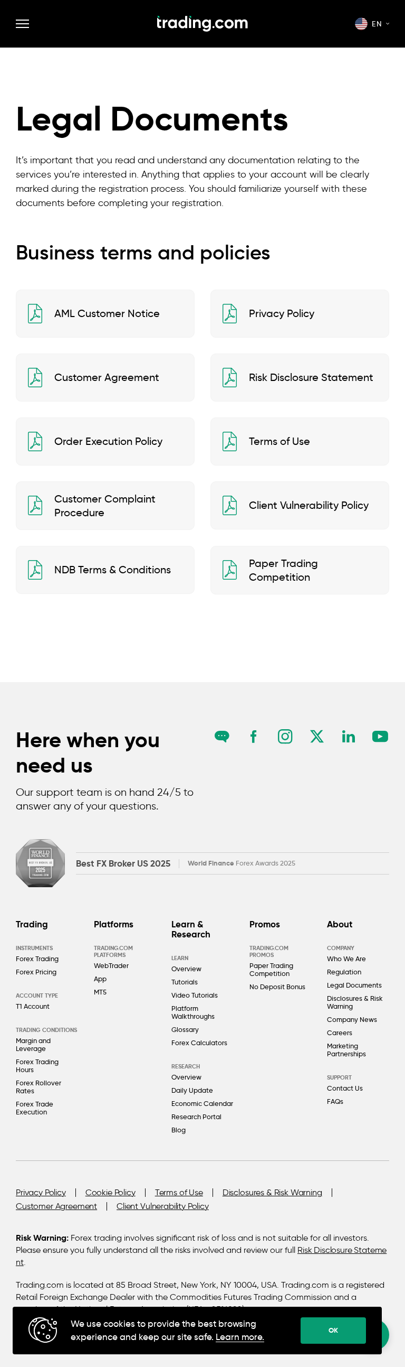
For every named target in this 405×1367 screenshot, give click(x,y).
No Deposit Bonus (277, 986)
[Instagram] (285, 736)
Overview (186, 968)
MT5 (100, 992)
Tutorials (184, 982)
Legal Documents (354, 985)
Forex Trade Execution (34, 1108)
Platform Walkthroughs (193, 1012)
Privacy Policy (41, 1192)
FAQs (335, 1101)
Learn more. (240, 1337)
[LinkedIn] (348, 736)
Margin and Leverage (33, 1044)
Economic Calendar (202, 1103)
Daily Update (192, 1090)
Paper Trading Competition (271, 969)
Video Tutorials (194, 995)
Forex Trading (37, 958)
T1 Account (33, 1006)
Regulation (344, 972)
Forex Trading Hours (37, 1065)
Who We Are (346, 958)
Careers (339, 1032)
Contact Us (345, 1088)
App (100, 978)
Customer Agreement (56, 1206)
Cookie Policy (110, 1192)
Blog (178, 1130)
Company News (352, 1019)
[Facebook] (253, 736)
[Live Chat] (222, 736)
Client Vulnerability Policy (163, 1206)
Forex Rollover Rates (38, 1086)
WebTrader (111, 965)
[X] (316, 736)
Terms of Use (179, 1192)
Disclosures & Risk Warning (355, 1002)
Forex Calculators (199, 1042)
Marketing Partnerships (346, 1049)
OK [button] (333, 1330)
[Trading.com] (202, 24)
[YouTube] (380, 736)
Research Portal (196, 1116)
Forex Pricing (36, 972)
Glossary (185, 1029)
